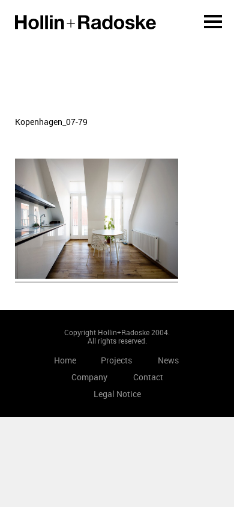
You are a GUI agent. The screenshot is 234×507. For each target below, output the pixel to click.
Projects (116, 360)
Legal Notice (117, 393)
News (168, 360)
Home (85, 22)
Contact (148, 377)
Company (89, 377)
